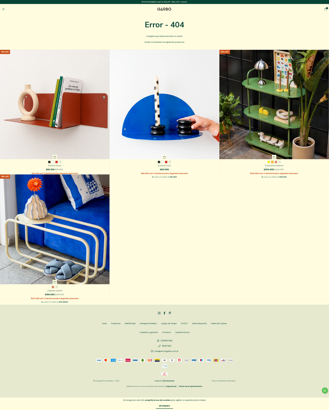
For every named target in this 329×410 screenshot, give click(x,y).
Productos (115, 323)
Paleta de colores (219, 323)
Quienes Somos (182, 332)
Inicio (104, 323)
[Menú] (3, 9)
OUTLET (184, 323)
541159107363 (166, 340)
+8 (60, 162)
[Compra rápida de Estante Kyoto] (55, 157)
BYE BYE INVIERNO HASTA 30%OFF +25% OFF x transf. (164, 2)
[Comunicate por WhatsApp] (325, 390)
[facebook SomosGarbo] (164, 313)
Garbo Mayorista (199, 323)
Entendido (164, 406)
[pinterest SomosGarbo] (169, 313)
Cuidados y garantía (149, 332)
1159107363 (166, 346)
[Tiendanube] (164, 381)
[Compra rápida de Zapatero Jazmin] (55, 282)
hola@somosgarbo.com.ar (166, 351)
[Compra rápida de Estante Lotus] (164, 157)
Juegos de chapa (169, 323)
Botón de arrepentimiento (190, 386)
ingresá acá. (171, 386)
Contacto (166, 332)
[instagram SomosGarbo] (159, 313)
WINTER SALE (130, 323)
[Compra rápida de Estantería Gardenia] (274, 157)
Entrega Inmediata (148, 323)
